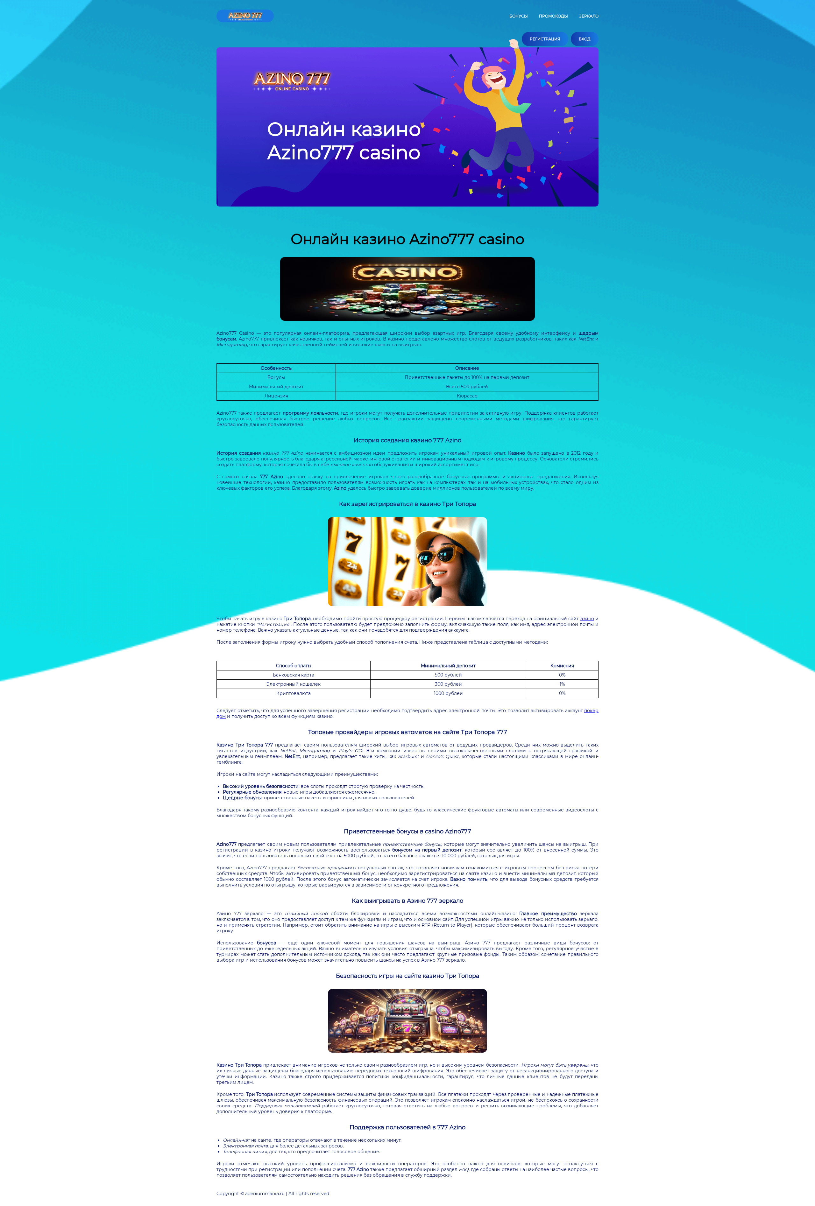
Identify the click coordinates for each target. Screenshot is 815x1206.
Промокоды (553, 16)
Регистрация (545, 39)
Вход (585, 39)
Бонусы (518, 16)
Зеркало (589, 16)
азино (587, 618)
